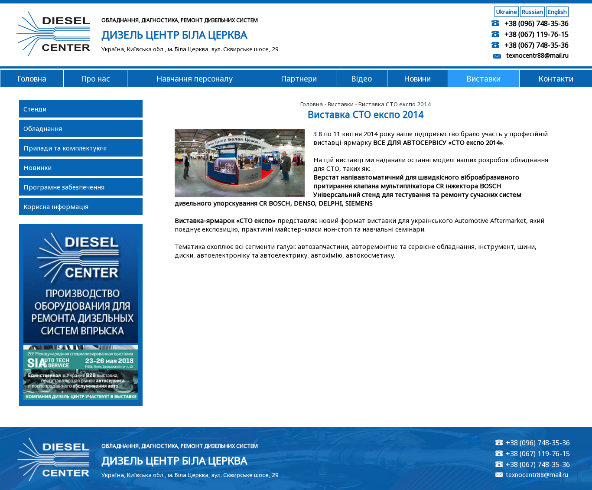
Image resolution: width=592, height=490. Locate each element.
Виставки (483, 78)
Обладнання (42, 128)
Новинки (37, 167)
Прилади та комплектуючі (65, 148)
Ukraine (506, 12)
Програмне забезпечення (63, 187)
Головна (31, 78)
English (557, 12)
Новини (417, 78)
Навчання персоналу (194, 78)
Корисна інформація (55, 206)
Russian (532, 12)
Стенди (34, 109)
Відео (361, 78)
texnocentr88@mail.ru (537, 55)
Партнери (299, 78)
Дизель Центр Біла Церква (174, 34)
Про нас (95, 78)
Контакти (555, 78)
